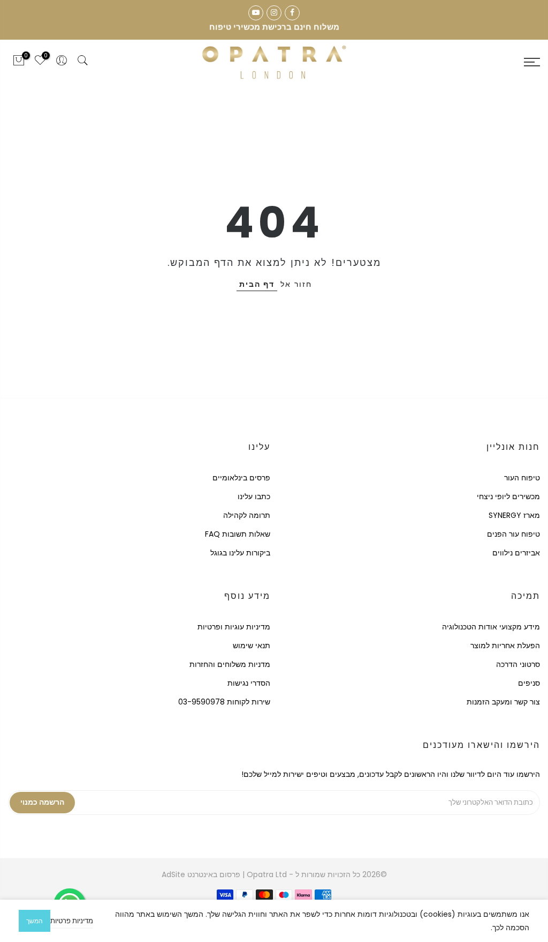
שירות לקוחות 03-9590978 (224, 701)
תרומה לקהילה (246, 515)
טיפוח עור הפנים (513, 534)
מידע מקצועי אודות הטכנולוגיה (491, 626)
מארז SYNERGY (514, 515)
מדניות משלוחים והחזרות (229, 664)
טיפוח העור (522, 477)
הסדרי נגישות (248, 683)
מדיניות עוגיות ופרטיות (233, 626)
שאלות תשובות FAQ (237, 534)
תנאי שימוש (251, 645)
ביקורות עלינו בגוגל (240, 552)
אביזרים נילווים (516, 552)
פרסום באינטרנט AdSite (201, 874)
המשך (34, 920)
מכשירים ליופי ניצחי (508, 496)
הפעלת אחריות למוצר (505, 645)
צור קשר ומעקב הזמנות (503, 701)
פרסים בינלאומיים (241, 477)
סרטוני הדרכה (518, 664)
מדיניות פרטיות (71, 921)
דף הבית (257, 284)
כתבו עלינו (254, 496)
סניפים (529, 683)
